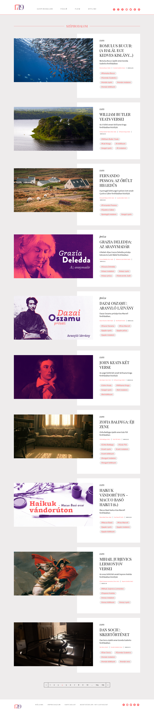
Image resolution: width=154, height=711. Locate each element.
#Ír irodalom (121, 148)
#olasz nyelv (124, 271)
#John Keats (106, 385)
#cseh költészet (107, 454)
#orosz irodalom (107, 598)
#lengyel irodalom (108, 458)
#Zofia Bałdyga (107, 445)
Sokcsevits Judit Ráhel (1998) (123, 259)
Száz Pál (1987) (117, 439)
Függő (64, 9)
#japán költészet (107, 532)
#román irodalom (124, 82)
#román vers (125, 662)
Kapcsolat (70, 704)
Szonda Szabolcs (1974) (119, 68)
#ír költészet (120, 144)
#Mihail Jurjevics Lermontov (112, 589)
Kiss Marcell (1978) (120, 320)
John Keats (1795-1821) (105, 380)
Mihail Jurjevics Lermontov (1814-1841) (109, 581)
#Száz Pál (122, 445)
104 (97, 685)
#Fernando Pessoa (109, 205)
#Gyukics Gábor (107, 210)
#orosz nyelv (124, 602)
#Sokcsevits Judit (124, 276)
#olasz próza (106, 276)
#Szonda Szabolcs (108, 78)
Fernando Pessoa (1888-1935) (107, 198)
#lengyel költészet (108, 463)
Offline (92, 9)
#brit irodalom (122, 390)
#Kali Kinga (106, 144)
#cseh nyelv (106, 449)
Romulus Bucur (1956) (105, 68)
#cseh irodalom (122, 449)
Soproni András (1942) (127, 581)
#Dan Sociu (106, 653)
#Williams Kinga (122, 385)
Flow (78, 9)
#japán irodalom (107, 335)
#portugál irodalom (108, 214)
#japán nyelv (106, 331)
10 (87, 685)
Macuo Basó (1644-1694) (105, 517)
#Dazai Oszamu (107, 326)
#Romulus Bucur (108, 73)
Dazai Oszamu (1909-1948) (106, 320)
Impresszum (54, 704)
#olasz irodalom (107, 271)
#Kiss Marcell (124, 326)
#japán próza (122, 331)
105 (103, 685)
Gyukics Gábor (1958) (122, 198)
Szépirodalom (45, 9)
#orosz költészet (107, 602)
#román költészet (108, 87)
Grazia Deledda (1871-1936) (106, 259)
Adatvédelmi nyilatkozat (94, 704)
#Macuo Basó (106, 523)
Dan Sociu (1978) (104, 647)
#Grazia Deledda (108, 267)
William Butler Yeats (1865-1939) (108, 131)
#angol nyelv (106, 148)
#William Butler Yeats (109, 139)
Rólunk (40, 704)
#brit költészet (106, 394)
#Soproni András (108, 593)
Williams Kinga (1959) (124, 131)
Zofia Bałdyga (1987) (105, 439)
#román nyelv (106, 82)
